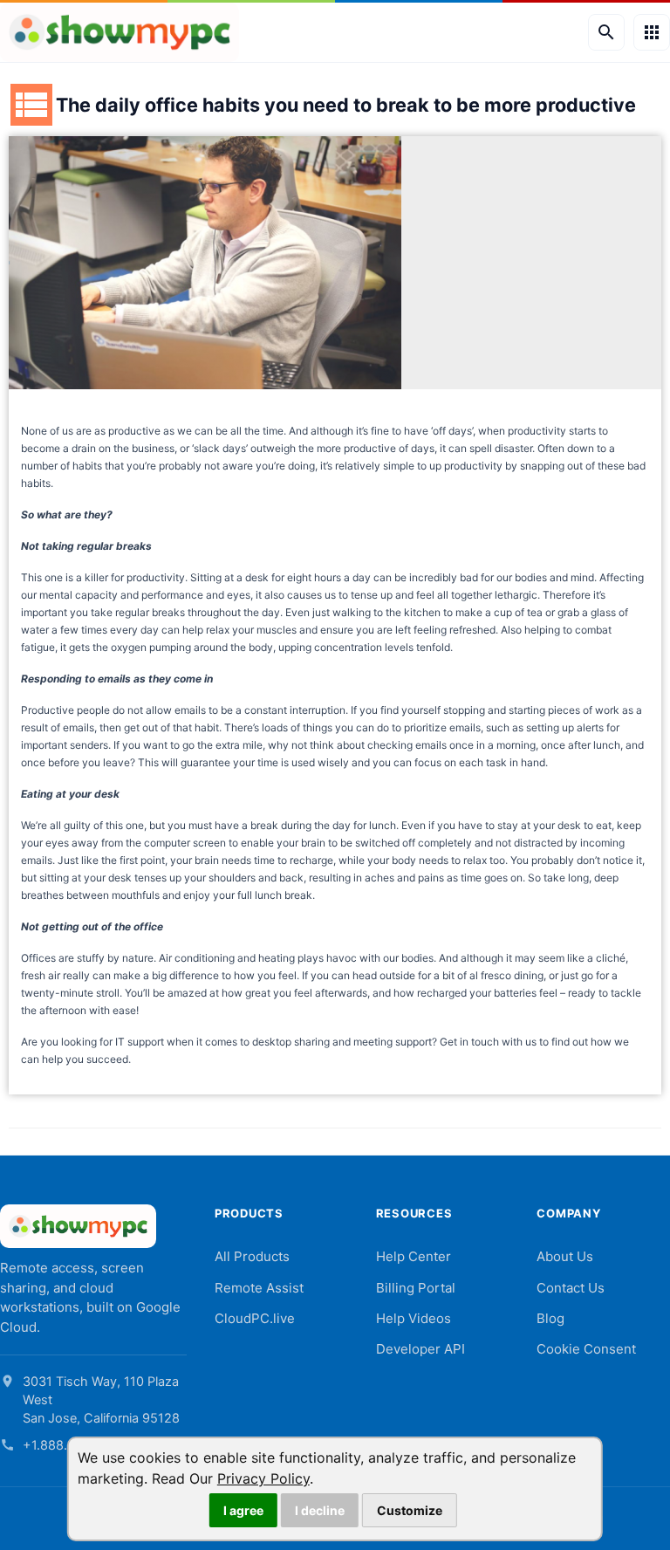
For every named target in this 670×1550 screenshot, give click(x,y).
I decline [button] (320, 1510)
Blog (550, 1318)
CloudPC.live (255, 1318)
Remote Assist (259, 1287)
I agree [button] (243, 1510)
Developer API (420, 1349)
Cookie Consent (586, 1349)
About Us (565, 1256)
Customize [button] (409, 1510)
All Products (252, 1256)
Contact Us (571, 1287)
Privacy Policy (263, 1478)
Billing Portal (415, 1287)
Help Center (413, 1256)
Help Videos (413, 1318)
